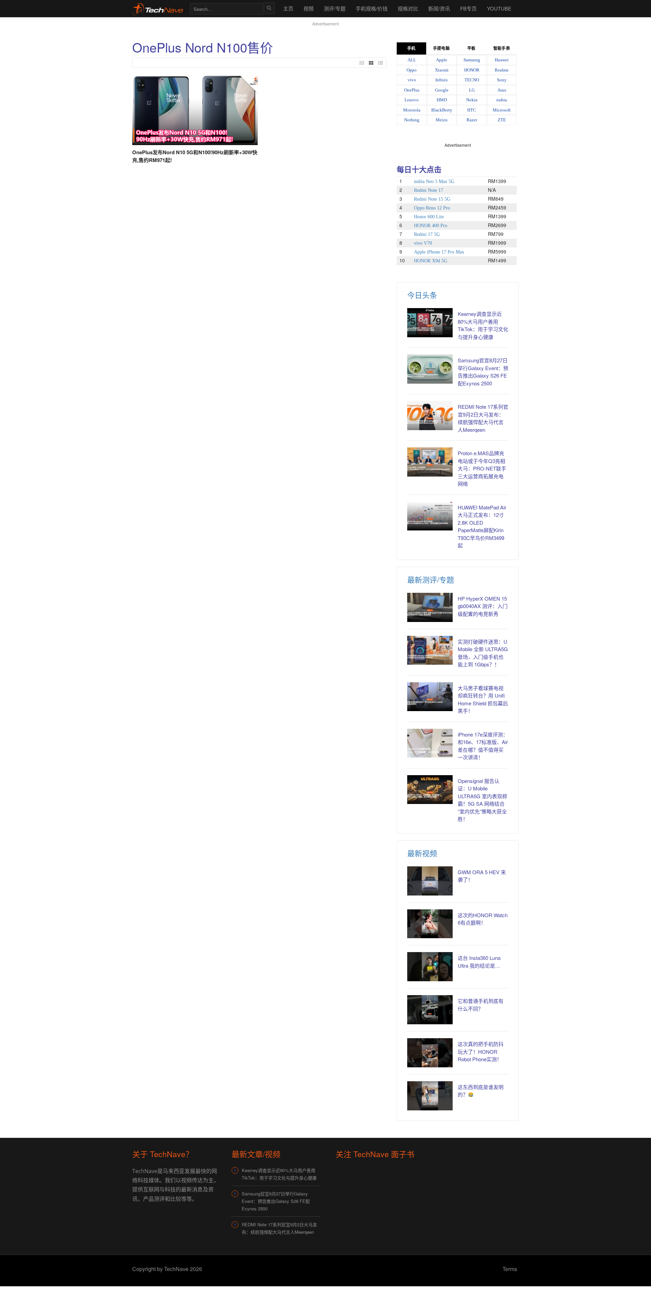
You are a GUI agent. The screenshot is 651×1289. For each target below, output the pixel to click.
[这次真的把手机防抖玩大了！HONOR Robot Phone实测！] (430, 1052)
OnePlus (411, 90)
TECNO (472, 79)
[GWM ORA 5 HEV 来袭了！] (430, 880)
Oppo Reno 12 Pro (432, 207)
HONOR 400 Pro (430, 225)
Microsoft (502, 110)
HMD (442, 99)
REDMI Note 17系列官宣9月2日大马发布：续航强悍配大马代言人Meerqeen (483, 418)
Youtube (499, 8)
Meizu (442, 119)
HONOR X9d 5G (430, 260)
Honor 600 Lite (429, 216)
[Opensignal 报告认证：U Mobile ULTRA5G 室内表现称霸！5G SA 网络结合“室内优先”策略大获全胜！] (430, 789)
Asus (501, 90)
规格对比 (408, 8)
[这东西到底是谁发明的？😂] (430, 1095)
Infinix (441, 79)
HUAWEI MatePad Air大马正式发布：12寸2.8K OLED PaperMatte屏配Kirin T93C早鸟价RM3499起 (482, 526)
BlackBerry (441, 110)
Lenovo (412, 99)
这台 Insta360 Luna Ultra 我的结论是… (479, 961)
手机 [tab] (411, 48)
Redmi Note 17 (428, 190)
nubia (501, 99)
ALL (412, 59)
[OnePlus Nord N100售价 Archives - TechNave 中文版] (157, 8)
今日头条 (422, 294)
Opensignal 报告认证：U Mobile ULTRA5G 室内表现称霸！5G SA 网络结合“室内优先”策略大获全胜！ (482, 800)
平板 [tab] (471, 48)
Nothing (411, 119)
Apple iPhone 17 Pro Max (439, 252)
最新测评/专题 (430, 579)
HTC (471, 110)
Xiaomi (442, 70)
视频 (308, 8)
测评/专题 (335, 8)
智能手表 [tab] (501, 48)
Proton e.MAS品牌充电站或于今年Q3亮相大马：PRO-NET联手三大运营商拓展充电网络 (482, 468)
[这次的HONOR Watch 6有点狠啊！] (430, 924)
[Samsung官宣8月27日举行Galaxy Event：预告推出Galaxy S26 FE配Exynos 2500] (430, 369)
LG (472, 90)
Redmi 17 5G (427, 234)
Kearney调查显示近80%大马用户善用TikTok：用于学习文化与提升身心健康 (483, 325)
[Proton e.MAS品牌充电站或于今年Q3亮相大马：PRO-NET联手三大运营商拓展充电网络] (430, 462)
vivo (412, 79)
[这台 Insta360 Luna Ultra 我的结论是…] (430, 966)
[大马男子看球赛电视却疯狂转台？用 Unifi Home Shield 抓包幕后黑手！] (430, 696)
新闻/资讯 (439, 8)
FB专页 (468, 8)
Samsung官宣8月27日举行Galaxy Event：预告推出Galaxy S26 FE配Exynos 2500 (483, 372)
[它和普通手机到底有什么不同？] (430, 1009)
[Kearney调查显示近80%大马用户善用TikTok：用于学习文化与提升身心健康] (430, 322)
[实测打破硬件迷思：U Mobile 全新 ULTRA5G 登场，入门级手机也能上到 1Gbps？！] (430, 650)
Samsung (471, 59)
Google (442, 90)
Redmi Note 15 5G (432, 199)
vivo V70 (423, 243)
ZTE (502, 119)
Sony (502, 79)
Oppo (412, 70)
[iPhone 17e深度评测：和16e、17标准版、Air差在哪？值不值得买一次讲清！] (430, 743)
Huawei (502, 59)
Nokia (471, 99)
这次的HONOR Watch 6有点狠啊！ (483, 918)
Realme (502, 70)
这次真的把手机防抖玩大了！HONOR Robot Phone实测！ (481, 1051)
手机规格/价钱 (372, 8)
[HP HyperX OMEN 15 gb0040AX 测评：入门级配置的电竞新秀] (430, 607)
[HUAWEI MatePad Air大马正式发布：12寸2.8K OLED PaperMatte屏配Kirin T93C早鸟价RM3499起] (430, 516)
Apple (441, 59)
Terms (509, 1269)
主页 (288, 8)
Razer (472, 119)
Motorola (411, 110)
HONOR (471, 70)
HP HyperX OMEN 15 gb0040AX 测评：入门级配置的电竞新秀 (483, 606)
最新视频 (422, 853)
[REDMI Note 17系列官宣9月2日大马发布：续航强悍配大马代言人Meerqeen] (430, 415)
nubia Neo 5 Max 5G (434, 181)
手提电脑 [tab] (441, 48)
